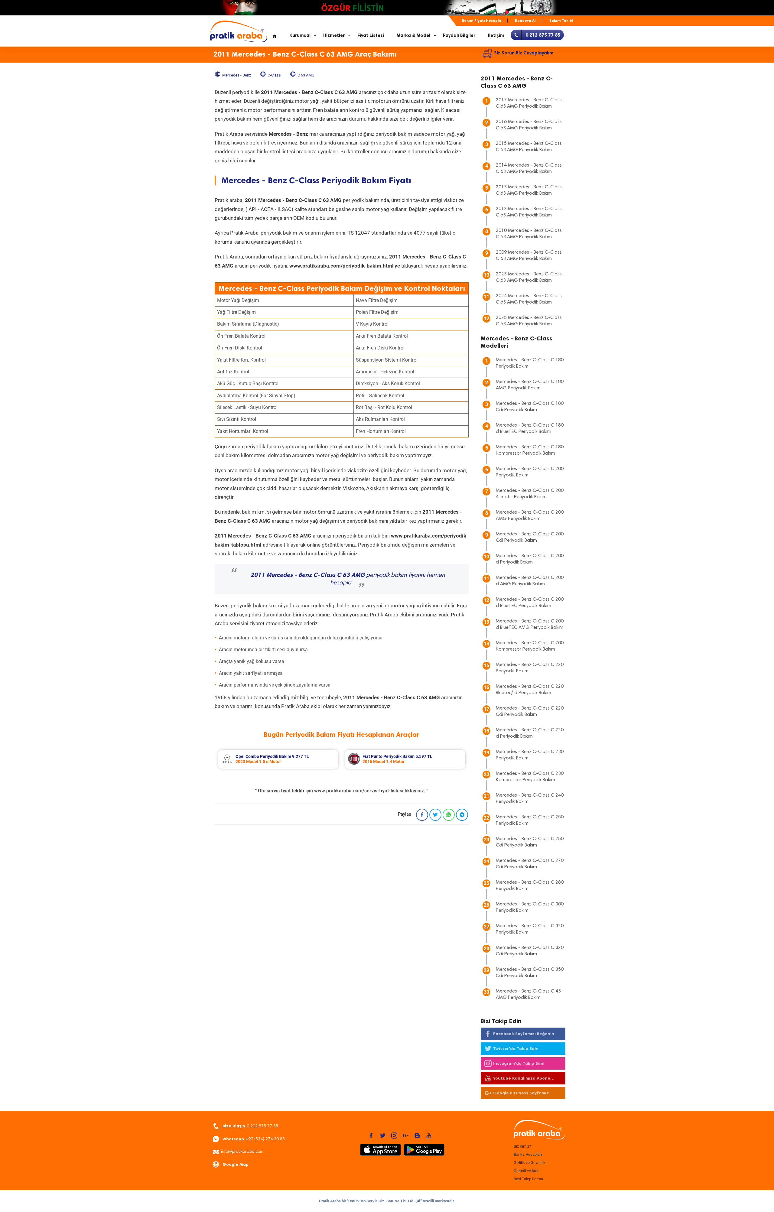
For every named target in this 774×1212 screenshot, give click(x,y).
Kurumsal (300, 35)
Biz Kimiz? (522, 1146)
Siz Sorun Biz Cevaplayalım (524, 53)
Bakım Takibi (561, 20)
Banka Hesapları (528, 1154)
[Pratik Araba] (538, 1130)
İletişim (496, 35)
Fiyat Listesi (370, 35)
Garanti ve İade (526, 1170)
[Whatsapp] (449, 815)
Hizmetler (334, 35)
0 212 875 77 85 (250, 1126)
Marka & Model (413, 35)
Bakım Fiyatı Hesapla (481, 20)
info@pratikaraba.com (242, 1152)
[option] (278, 759)
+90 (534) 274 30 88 (254, 1139)
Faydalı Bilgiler (459, 35)
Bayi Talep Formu (528, 1179)
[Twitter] (435, 815)
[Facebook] (422, 815)
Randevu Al (525, 20)
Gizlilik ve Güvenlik (529, 1162)
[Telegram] (462, 815)
